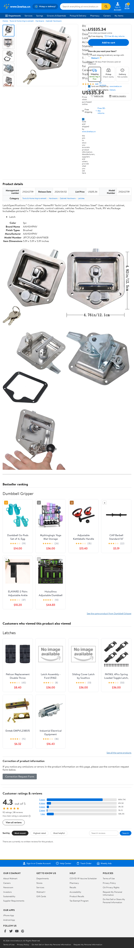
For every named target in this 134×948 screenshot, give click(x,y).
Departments (14, 15)
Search (125, 833)
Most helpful (59, 833)
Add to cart (108, 42)
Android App (9, 919)
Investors (7, 891)
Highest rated (39, 833)
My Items (119, 15)
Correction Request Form (19, 776)
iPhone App (8, 915)
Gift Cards (41, 896)
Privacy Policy (109, 882)
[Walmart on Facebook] (5, 931)
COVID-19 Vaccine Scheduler (83, 878)
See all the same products (119, 752)
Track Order (86, 863)
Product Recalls (77, 896)
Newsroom (8, 887)
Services (28, 15)
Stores (39, 882)
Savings (39, 15)
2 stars (42, 810)
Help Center (65, 863)
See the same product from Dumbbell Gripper (109, 613)
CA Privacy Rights (111, 887)
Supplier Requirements (13, 900)
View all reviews (14, 822)
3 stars (42, 807)
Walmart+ (41, 891)
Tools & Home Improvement (22, 21)
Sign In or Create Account (39, 863)
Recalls (73, 887)
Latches (81, 198)
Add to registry (119, 96)
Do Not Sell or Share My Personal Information (114, 901)
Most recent (20, 833)
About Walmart (10, 878)
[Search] (106, 6)
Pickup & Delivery (78, 15)
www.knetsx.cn (89, 131)
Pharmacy (95, 15)
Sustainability (9, 896)
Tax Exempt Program (79, 900)
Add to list (98, 96)
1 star (43, 814)
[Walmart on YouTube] (17, 931)
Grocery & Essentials (56, 15)
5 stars (42, 799)
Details (112, 90)
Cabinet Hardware (53, 21)
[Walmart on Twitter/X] (11, 931)
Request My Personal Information (112, 893)
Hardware (39, 21)
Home (5, 21)
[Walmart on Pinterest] (23, 931)
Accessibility (75, 891)
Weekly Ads (106, 863)
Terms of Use (109, 878)
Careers (107, 15)
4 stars (42, 803)
